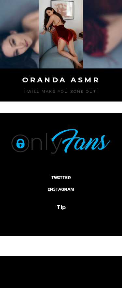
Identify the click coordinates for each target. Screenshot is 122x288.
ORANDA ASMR (61, 80)
